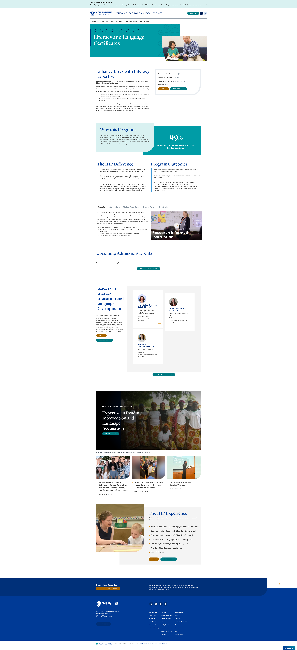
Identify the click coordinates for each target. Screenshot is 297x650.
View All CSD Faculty (164, 374)
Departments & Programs (99, 21)
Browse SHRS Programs (108, 589)
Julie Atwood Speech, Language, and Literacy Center (174, 527)
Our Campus (153, 612)
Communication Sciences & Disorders (106, 32)
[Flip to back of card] (159, 323)
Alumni (163, 622)
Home (96, 30)
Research (119, 21)
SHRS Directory (145, 21)
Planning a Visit (153, 625)
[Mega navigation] (201, 13)
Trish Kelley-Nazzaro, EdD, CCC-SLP (147, 306)
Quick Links (179, 612)
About (112, 21)
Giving (177, 631)
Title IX (141, 643)
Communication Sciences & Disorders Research (172, 535)
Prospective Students (167, 615)
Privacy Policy (147, 643)
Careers (177, 618)
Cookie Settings (163, 643)
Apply (163, 89)
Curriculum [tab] (114, 207)
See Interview (110, 434)
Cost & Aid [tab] (163, 207)
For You (163, 612)
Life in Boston (152, 622)
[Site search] (205, 13)
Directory (178, 625)
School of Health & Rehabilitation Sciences (139, 13)
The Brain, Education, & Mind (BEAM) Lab (169, 544)
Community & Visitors (167, 631)
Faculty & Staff (165, 625)
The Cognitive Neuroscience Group (166, 548)
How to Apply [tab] (149, 207)
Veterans (163, 634)
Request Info (178, 89)
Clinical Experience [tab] (131, 207)
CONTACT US (103, 624)
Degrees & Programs (181, 622)
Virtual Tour (152, 618)
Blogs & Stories (157, 552)
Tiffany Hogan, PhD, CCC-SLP (178, 309)
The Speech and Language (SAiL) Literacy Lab (171, 539)
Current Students (166, 618)
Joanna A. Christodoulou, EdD (146, 345)
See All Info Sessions (148, 268)
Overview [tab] (102, 207)
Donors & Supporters (167, 628)
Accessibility (154, 643)
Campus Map (152, 615)
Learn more (196, 5)
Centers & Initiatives (131, 21)
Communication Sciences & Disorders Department (173, 531)
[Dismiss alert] (206, 4)
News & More (179, 634)
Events (177, 628)
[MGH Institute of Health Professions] (101, 13)
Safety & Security (154, 628)
